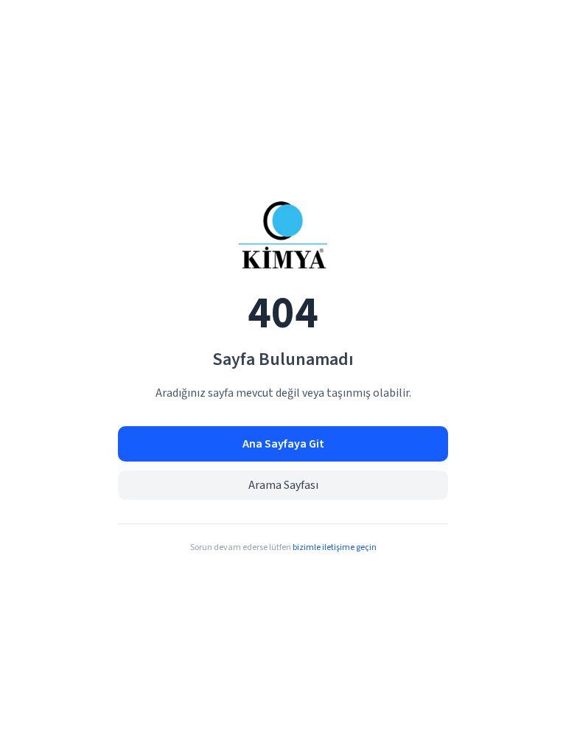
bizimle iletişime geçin (335, 547)
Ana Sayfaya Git (283, 444)
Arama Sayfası (283, 485)
